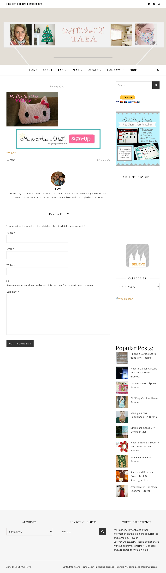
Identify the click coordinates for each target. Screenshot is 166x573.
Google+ (11, 152)
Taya (12, 159)
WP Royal (26, 566)
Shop (133, 70)
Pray (75, 70)
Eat (60, 70)
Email (10, 248)
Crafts (77, 566)
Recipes (110, 566)
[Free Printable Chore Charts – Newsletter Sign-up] (138, 139)
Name (10, 232)
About (47, 70)
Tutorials (119, 566)
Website (11, 265)
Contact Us (67, 566)
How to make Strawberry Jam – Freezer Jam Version (144, 446)
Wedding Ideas (132, 566)
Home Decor (88, 566)
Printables (100, 566)
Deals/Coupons (149, 566)
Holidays (113, 70)
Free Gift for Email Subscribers (24, 4)
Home (33, 70)
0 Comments (103, 160)
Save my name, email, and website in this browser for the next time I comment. (50, 285)
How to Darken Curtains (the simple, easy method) (143, 372)
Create (93, 70)
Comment (12, 291)
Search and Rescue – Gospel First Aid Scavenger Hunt (142, 476)
